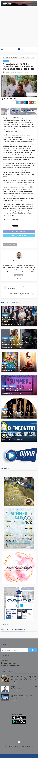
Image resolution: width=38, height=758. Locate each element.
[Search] (35, 49)
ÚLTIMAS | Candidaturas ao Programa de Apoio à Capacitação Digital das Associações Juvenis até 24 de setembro (18, 343)
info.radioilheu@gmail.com (14, 665)
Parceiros (9, 746)
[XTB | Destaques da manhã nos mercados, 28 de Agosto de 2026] (5, 689)
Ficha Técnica (20, 746)
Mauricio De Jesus (9, 72)
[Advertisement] (19, 27)
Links (14, 746)
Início (4, 746)
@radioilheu (4, 624)
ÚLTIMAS (12, 338)
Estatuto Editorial (29, 746)
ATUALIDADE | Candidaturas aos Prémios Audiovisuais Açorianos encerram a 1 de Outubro (17, 320)
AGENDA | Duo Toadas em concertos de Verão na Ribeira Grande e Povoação (19, 413)
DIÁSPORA (12, 432)
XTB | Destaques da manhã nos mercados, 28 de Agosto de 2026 (24, 687)
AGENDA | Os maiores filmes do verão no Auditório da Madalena (17, 367)
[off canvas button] (2, 49)
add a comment (10, 244)
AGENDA (6, 61)
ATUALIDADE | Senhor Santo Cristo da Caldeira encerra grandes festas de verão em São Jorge (24, 696)
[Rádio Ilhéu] (19, 742)
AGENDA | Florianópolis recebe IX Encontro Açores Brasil (17, 436)
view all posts (18, 275)
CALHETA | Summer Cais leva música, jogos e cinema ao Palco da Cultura (18, 390)
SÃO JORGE (12, 386)
